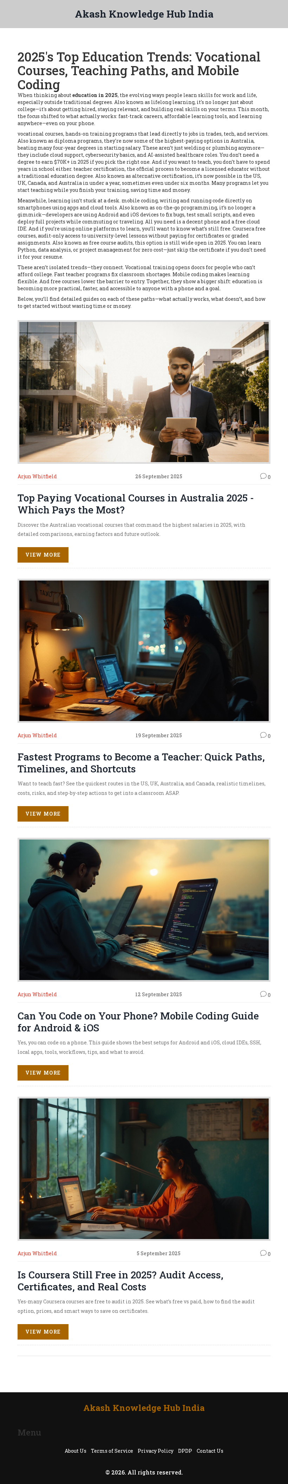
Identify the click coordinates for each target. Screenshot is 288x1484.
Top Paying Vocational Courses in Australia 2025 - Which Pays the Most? (136, 503)
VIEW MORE (43, 554)
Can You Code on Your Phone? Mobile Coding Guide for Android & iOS (138, 1021)
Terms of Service (112, 1450)
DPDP (185, 1450)
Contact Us (210, 1450)
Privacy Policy (156, 1450)
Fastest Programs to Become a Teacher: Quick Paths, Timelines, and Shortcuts (141, 762)
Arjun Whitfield (37, 476)
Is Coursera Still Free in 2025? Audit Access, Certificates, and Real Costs (120, 1280)
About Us (75, 1450)
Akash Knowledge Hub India (144, 13)
